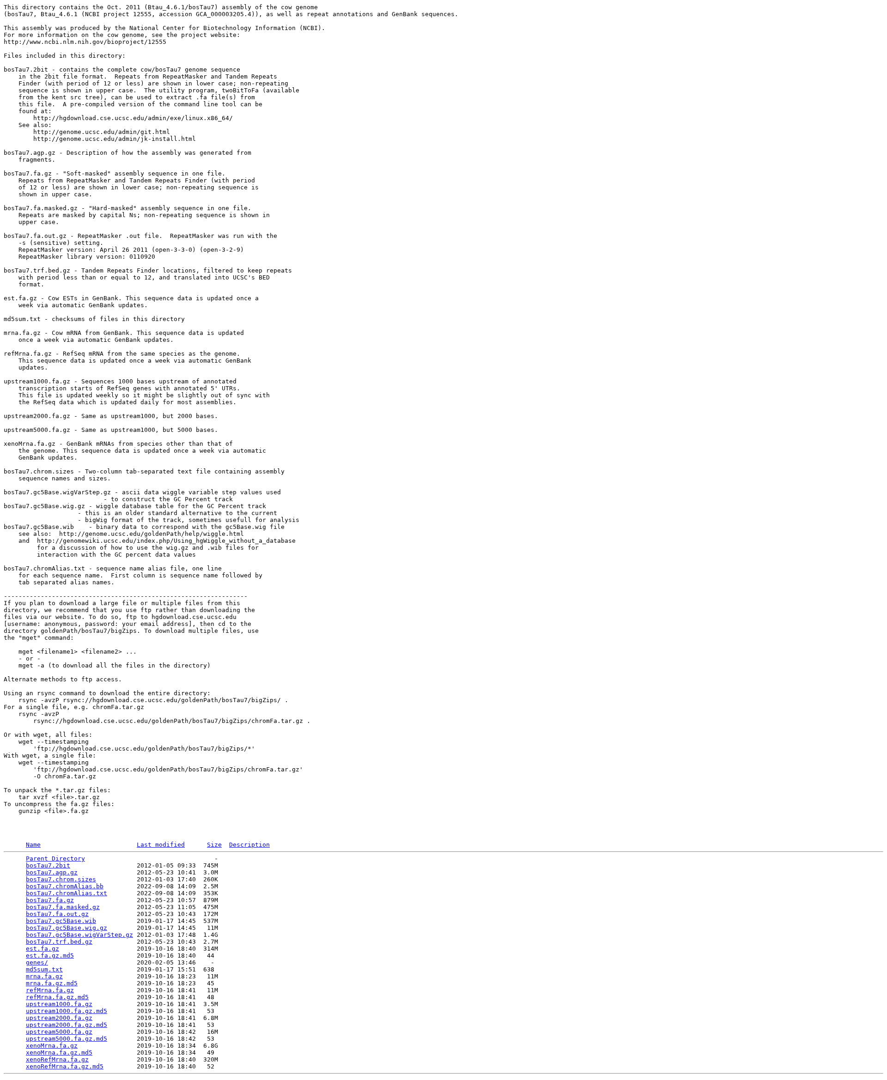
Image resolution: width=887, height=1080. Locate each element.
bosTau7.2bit (48, 865)
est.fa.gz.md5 (50, 955)
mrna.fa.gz (44, 976)
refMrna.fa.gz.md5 (57, 997)
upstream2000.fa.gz (59, 1017)
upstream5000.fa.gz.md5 (66, 1038)
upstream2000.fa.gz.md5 (66, 1024)
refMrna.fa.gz (50, 990)
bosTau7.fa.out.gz (57, 913)
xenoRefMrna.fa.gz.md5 (64, 1066)
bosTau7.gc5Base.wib (61, 920)
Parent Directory (55, 858)
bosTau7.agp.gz (52, 872)
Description (249, 844)
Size (214, 844)
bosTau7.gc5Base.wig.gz (66, 927)
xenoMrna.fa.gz (52, 1045)
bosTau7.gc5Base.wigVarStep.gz (79, 934)
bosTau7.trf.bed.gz (59, 941)
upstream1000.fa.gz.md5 (66, 1010)
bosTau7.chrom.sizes (61, 879)
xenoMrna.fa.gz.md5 (59, 1052)
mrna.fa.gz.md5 (52, 983)
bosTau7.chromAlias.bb (64, 886)
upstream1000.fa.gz (59, 1004)
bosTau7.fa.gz (50, 900)
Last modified (161, 844)
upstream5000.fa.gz (59, 1031)
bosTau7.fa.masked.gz (63, 907)
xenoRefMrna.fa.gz (57, 1059)
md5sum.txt (44, 969)
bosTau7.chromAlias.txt (66, 893)
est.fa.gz (42, 948)
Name (33, 844)
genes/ (37, 962)
